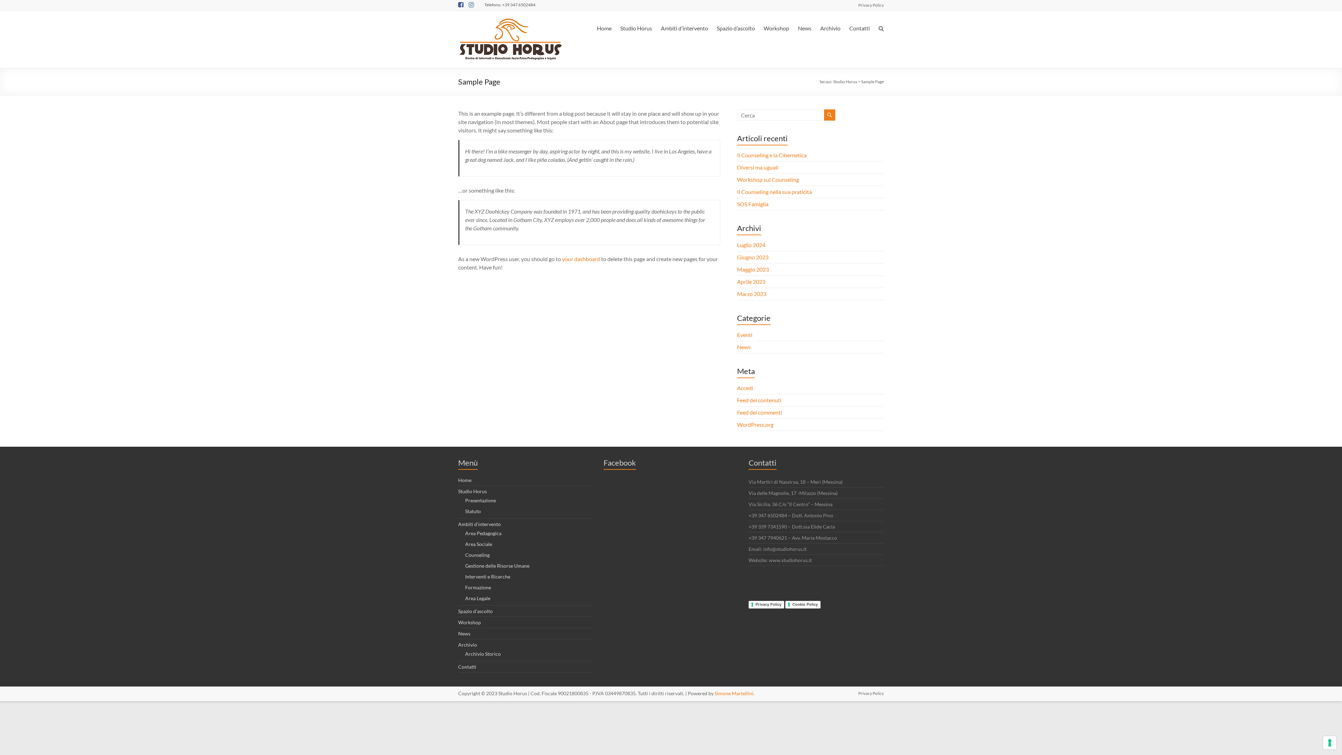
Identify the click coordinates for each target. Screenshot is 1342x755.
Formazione (478, 587)
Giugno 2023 (753, 257)
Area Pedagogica (483, 533)
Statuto (473, 511)
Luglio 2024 (751, 245)
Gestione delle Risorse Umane (497, 566)
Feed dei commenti (759, 412)
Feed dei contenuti (759, 400)
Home (604, 28)
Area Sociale (478, 544)
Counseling (477, 555)
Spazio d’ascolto (736, 28)
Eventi (744, 334)
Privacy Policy (871, 4)
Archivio (830, 28)
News (804, 28)
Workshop (776, 28)
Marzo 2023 (751, 293)
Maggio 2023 (753, 269)
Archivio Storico (483, 654)
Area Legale (477, 598)
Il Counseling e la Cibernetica (772, 155)
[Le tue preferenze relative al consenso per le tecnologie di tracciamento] (1329, 742)
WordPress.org (755, 424)
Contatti (859, 28)
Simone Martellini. (735, 693)
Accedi (745, 387)
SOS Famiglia (753, 204)
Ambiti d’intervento (684, 28)
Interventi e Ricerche (487, 577)
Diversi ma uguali (757, 167)
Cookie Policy (805, 604)
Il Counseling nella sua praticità (774, 191)
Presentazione (480, 500)
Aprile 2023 (751, 281)
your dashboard (581, 259)
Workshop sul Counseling (768, 179)
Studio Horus (636, 28)
